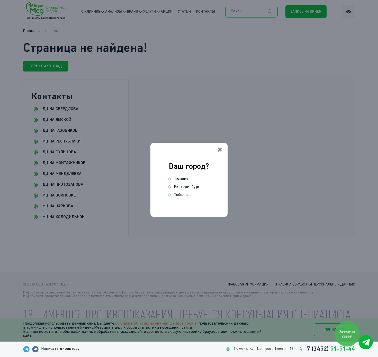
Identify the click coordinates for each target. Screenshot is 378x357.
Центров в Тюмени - (275, 349)
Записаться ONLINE (347, 334)
